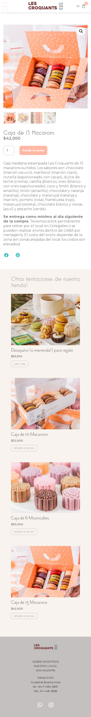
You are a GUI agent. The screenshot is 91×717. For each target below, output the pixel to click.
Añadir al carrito (33, 150)
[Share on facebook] (6, 255)
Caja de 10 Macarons (29, 434)
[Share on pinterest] (18, 255)
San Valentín (45, 670)
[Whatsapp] (40, 704)
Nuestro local (45, 666)
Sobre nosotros (45, 661)
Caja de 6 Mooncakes (30, 518)
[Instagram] (51, 704)
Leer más (19, 363)
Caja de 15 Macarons (29, 602)
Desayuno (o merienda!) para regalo (42, 350)
